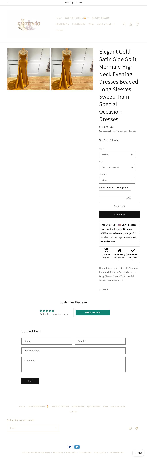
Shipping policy (100, 452)
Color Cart (114, 140)
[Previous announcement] (8, 2)
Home (22, 406)
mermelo (31, 452)
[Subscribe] (55, 428)
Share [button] (105, 289)
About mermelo (118, 406)
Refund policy (58, 452)
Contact (73, 411)
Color (101, 149)
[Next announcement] (139, 2)
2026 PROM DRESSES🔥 (38, 406)
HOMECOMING (78, 406)
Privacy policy (71, 452)
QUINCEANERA (94, 406)
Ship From (103, 174)
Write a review (92, 312)
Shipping (113, 131)
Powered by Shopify (42, 452)
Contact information (116, 452)
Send (30, 381)
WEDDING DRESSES (60, 406)
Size (100, 161)
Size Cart (103, 140)
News (105, 406)
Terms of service (85, 452)
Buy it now (119, 214)
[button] (76, 18)
